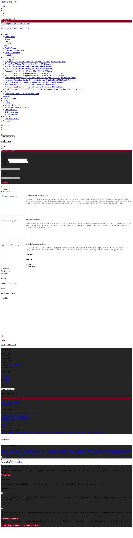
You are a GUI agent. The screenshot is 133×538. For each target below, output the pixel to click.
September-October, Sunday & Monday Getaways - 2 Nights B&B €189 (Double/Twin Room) (40, 78)
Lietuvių (70, 450)
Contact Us (7, 121)
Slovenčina (26, 455)
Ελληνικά (42, 450)
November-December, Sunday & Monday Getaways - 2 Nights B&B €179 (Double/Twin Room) (41, 80)
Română (119, 452)
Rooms (6, 46)
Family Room (10, 55)
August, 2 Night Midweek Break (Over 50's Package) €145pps (29, 66)
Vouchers (6, 96)
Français (6, 383)
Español (6, 380)
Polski (98, 452)
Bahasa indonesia (24, 452)
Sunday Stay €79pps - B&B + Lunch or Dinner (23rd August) (28, 64)
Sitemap (70, 433)
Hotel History (10, 37)
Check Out (5, 162)
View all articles (7, 420)
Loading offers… (11, 59)
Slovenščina (17, 455)
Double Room (10, 48)
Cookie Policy (80, 433)
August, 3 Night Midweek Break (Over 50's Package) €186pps (29, 68)
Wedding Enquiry (11, 114)
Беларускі (121, 450)
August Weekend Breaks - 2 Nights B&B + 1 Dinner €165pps (28, 71)
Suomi (58, 450)
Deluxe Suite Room (12, 53)
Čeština (128, 450)
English (6, 378)
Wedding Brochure (12, 105)
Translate (18, 462)
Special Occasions (10, 98)
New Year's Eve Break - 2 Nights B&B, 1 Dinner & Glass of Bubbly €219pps (34, 87)
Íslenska (39, 452)
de (4, 6)
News (7, 41)
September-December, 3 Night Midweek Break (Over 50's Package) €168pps (34, 75)
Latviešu (77, 450)
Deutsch (6, 376)
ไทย (64, 452)
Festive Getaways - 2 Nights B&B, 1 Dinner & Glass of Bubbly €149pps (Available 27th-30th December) (44, 89)
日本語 (78, 452)
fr (3, 13)
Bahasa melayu (97, 450)
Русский (112, 452)
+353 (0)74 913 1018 (8, 2)
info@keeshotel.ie (8, 293)
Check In (4, 159)
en (4, 8)
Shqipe (9, 455)
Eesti (48, 450)
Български (112, 450)
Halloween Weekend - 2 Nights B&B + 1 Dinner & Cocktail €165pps (31, 84)
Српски (4, 455)
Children (4, 173)
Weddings (7, 103)
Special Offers (8, 57)
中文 (33, 455)
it (3, 15)
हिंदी (2, 452)
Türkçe (60, 452)
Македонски (86, 450)
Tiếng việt (105, 452)
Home (5, 34)
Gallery (5, 100)
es (4, 10)
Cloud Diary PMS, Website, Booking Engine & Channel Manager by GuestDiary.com (33, 433)
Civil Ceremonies (11, 112)
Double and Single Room (14, 50)
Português (91, 452)
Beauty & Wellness (12, 119)
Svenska (126, 452)
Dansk (36, 450)
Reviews (8, 43)
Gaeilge (64, 450)
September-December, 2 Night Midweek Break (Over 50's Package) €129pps (34, 73)
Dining (6, 91)
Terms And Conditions (96, 433)
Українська (71, 452)
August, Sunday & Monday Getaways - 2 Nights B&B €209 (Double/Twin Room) (35, 62)
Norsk (45, 452)
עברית (33, 452)
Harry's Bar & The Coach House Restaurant (22, 94)
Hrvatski (13, 452)
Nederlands (52, 452)
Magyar (7, 452)
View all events (6, 405)
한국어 (84, 452)
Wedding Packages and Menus (17, 107)
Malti (106, 450)
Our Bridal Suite (11, 110)
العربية (53, 450)
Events (7, 39)
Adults (3, 164)
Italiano (6, 385)
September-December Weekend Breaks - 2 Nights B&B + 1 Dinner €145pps (34, 82)
